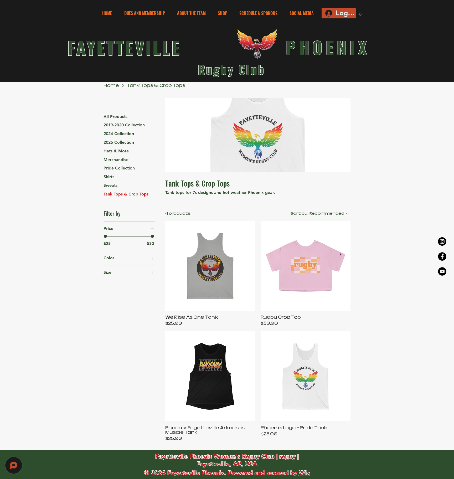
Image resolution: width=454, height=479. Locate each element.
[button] (260, 13)
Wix (304, 472)
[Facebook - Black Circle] (442, 256)
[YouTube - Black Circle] (442, 271)
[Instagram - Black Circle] (442, 241)
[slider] (105, 236)
